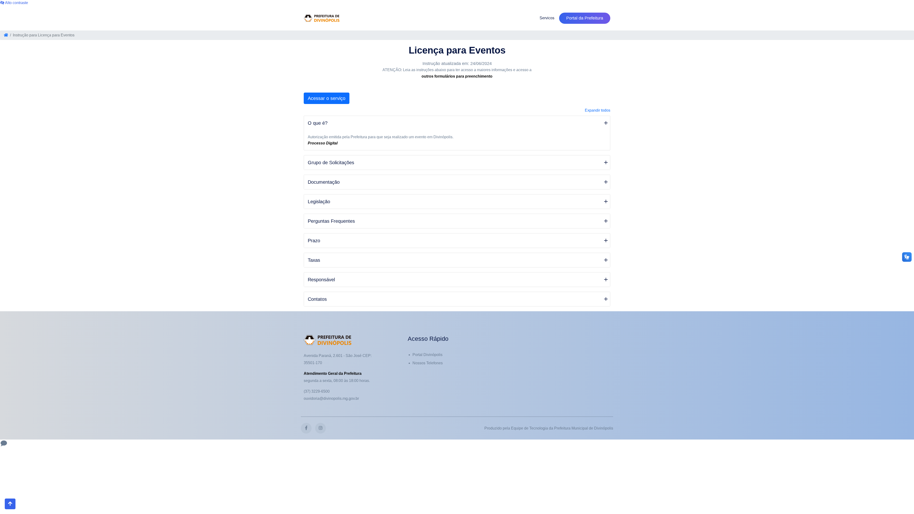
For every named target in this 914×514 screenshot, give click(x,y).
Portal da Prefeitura (584, 18)
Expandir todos (597, 110)
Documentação (324, 182)
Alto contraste (16, 3)
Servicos (547, 18)
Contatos (317, 299)
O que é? (318, 123)
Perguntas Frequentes (331, 221)
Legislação (319, 201)
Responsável (321, 279)
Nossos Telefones (427, 363)
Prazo (314, 240)
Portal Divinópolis (427, 355)
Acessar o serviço (326, 98)
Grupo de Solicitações (331, 162)
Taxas (314, 260)
